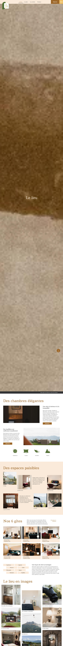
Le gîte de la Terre (51, 507)
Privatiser (39, 2)
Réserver (55, 1)
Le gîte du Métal (6, 509)
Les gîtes (26, 2)
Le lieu (20, 2)
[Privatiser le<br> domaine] (58, 520)
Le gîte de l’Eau (50, 490)
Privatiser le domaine (53, 521)
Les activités (32, 2)
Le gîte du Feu (20, 490)
